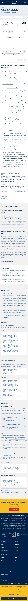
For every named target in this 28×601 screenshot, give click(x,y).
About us (17, 544)
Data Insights (4, 550)
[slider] (10, 51)
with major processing (6, 188)
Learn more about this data (11, 54)
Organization (18, 547)
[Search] (21, 2)
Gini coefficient (7, 176)
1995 (7, 51)
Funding (16, 550)
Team (16, 554)
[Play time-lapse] (3, 51)
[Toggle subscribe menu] (25, 2)
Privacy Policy (12, 591)
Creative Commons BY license (11, 312)
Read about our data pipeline (8, 261)
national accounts (21, 137)
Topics (2, 544)
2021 (24, 51)
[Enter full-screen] (25, 60)
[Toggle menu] (2, 2)
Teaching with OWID (6, 564)
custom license (13, 525)
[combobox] (21, 2)
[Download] (18, 60)
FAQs (6, 530)
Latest (2, 557)
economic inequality (12, 87)
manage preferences (21, 591)
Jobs (16, 557)
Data (2, 547)
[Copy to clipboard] (22, 335)
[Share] (21, 60)
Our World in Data (14, 2)
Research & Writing (6, 571)
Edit (24, 31)
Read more (11, 130)
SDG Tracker (4, 561)
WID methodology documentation (11, 166)
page (24, 112)
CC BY (3, 59)
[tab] (3, 32)
